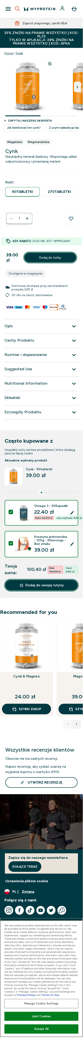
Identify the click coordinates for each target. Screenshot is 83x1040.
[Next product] (76, 724)
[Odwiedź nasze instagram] (8, 910)
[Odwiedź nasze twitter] (51, 910)
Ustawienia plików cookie (26, 881)
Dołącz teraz (24, 866)
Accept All (41, 1029)
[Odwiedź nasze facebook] (19, 910)
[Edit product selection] (72, 513)
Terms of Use (50, 995)
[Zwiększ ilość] (27, 218)
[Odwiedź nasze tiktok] (30, 910)
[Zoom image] (49, 63)
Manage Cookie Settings (41, 1003)
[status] (19, 218)
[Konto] (63, 9)
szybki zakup (30, 709)
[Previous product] (67, 724)
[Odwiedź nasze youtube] (40, 910)
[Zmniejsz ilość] (11, 218)
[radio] (22, 192)
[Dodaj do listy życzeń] (71, 219)
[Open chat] (61, 910)
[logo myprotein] (39, 9)
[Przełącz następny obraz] (77, 87)
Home (8, 53)
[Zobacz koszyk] (74, 9)
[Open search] (17, 9)
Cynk (19, 53)
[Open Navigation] (8, 9)
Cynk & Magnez (26, 676)
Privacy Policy (26, 995)
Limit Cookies (41, 1016)
